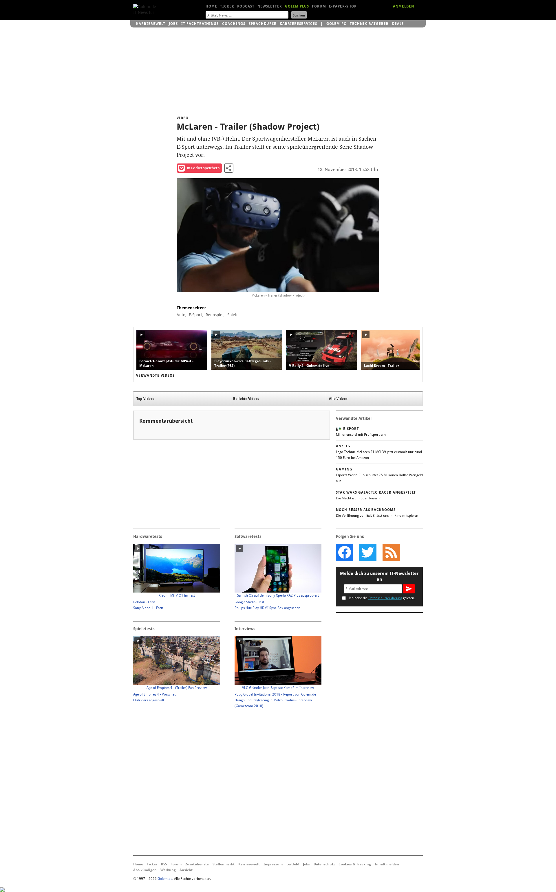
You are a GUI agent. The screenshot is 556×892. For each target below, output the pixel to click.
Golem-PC (336, 24)
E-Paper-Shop (342, 6)
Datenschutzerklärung (385, 598)
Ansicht (186, 870)
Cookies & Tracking (355, 864)
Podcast (246, 6)
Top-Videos (145, 399)
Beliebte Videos (246, 399)
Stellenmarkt (224, 864)
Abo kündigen (145, 870)
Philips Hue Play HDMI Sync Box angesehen (267, 608)
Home (211, 6)
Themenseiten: (191, 308)
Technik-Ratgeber (369, 24)
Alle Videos (338, 399)
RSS (164, 864)
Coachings (233, 24)
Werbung (168, 870)
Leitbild (292, 864)
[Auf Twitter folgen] (367, 552)
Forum (319, 6)
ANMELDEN (403, 6)
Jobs (173, 24)
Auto (181, 314)
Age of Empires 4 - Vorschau (154, 694)
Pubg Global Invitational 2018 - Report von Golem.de (275, 694)
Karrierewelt (150, 24)
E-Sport (195, 314)
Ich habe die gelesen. (382, 598)
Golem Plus (297, 6)
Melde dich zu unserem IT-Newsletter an (379, 576)
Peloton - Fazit (144, 602)
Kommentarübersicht (166, 421)
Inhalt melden (387, 864)
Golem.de (165, 879)
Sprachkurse (262, 24)
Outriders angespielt (148, 700)
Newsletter (269, 6)
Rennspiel (215, 314)
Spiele (233, 314)
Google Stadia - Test (249, 602)
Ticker (227, 6)
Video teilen (228, 168)
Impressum (273, 864)
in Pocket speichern (203, 168)
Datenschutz (324, 864)
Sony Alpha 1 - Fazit (148, 608)
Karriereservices (298, 24)
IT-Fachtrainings (200, 24)
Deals (398, 24)
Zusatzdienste (197, 864)
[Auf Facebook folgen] (344, 552)
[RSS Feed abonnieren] (391, 552)
